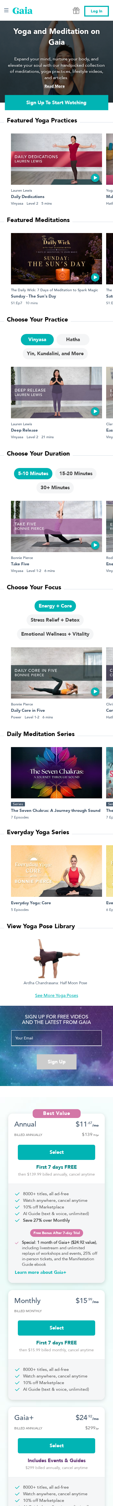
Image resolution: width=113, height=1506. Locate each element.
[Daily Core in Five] (56, 673)
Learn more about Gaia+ (40, 1272)
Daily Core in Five (28, 710)
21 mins (47, 437)
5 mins (46, 203)
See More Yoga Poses (56, 995)
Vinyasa (17, 203)
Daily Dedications (27, 197)
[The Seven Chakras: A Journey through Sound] (56, 772)
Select (57, 1152)
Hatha (73, 339)
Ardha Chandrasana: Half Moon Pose (55, 983)
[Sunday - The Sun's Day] (56, 258)
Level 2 (32, 203)
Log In (96, 11)
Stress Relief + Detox (55, 620)
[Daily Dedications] (56, 159)
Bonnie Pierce (22, 557)
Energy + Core (55, 606)
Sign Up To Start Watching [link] (56, 102)
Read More (54, 86)
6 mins (49, 570)
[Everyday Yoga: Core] (56, 871)
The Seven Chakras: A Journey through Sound (55, 811)
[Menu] (6, 10)
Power (16, 717)
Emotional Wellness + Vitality (55, 634)
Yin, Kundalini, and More (55, 353)
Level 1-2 (34, 570)
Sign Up (57, 1061)
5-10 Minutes (33, 473)
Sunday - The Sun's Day (33, 296)
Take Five (20, 564)
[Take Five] (56, 526)
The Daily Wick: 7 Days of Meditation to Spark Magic (54, 290)
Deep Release (24, 430)
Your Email (24, 1038)
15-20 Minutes (75, 473)
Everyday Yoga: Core (31, 903)
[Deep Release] (56, 392)
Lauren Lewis (21, 190)
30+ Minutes (55, 487)
